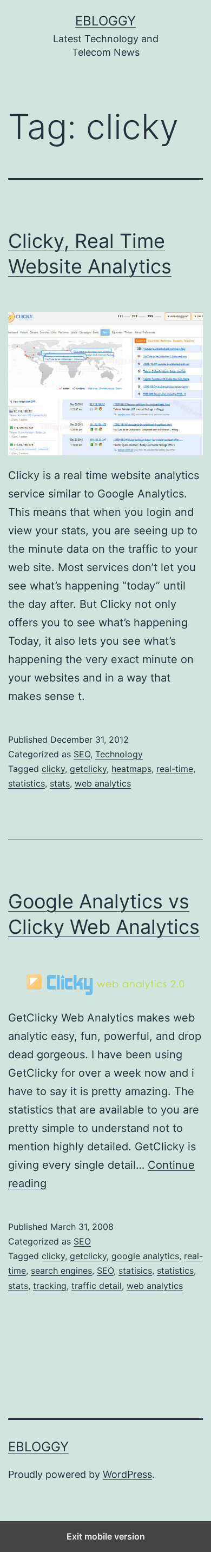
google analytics (145, 1255)
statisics (135, 1270)
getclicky (88, 768)
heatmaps (131, 768)
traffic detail (96, 1285)
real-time (174, 768)
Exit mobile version (106, 1536)
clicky (53, 768)
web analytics (103, 783)
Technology (119, 754)
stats (60, 783)
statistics (26, 783)
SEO (82, 754)
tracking (50, 1285)
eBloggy (105, 21)
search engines (61, 1270)
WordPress (127, 1474)
